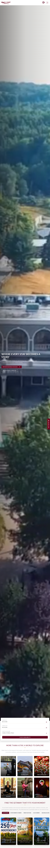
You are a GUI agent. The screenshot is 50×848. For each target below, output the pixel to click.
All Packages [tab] (5, 812)
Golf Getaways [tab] (36, 812)
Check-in (4, 720)
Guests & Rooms (6, 731)
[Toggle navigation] (47, 3)
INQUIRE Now (48, 424)
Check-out (5, 725)
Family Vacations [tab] (27, 812)
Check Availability (25, 737)
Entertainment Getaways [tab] (16, 812)
